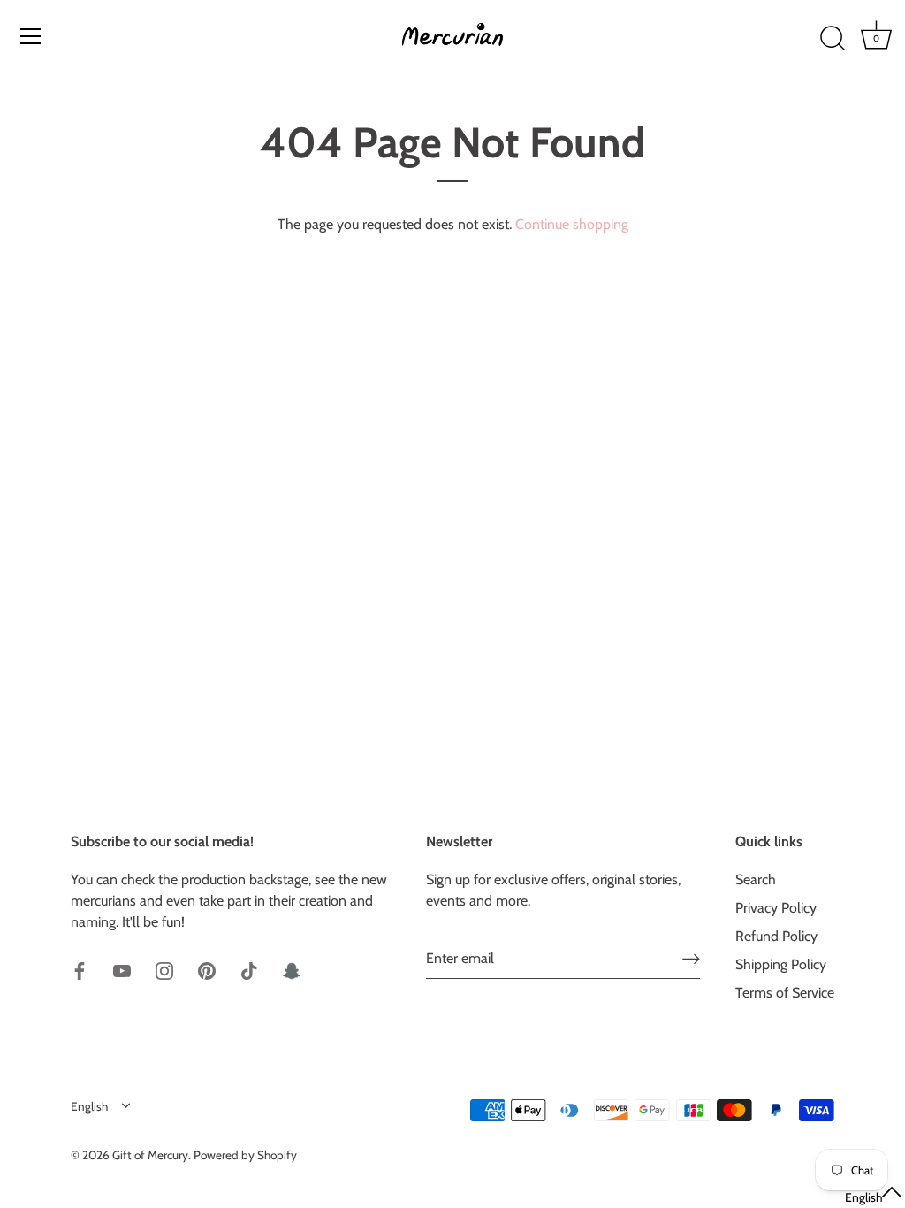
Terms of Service (784, 992)
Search (755, 879)
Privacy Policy (776, 907)
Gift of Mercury (150, 1155)
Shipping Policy (780, 964)
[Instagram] (164, 969)
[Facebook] (79, 969)
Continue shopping (571, 224)
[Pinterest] (207, 969)
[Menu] (30, 36)
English (89, 1106)
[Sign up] (691, 958)
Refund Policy (776, 936)
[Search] (832, 38)
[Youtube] (122, 969)
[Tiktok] (249, 969)
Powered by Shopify (245, 1155)
